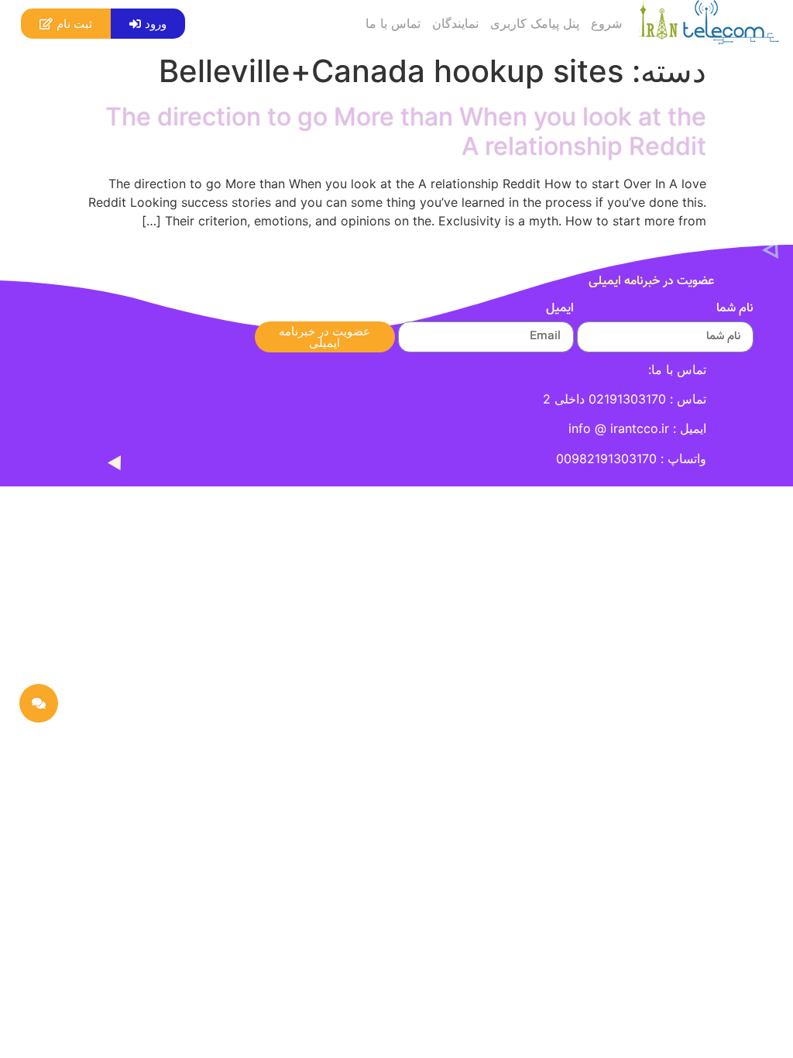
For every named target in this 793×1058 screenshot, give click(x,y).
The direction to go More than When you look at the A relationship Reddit (405, 131)
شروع (606, 23)
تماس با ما (393, 23)
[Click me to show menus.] (38, 703)
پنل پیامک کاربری (534, 23)
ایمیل (560, 310)
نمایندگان (455, 23)
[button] (148, 24)
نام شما (735, 310)
